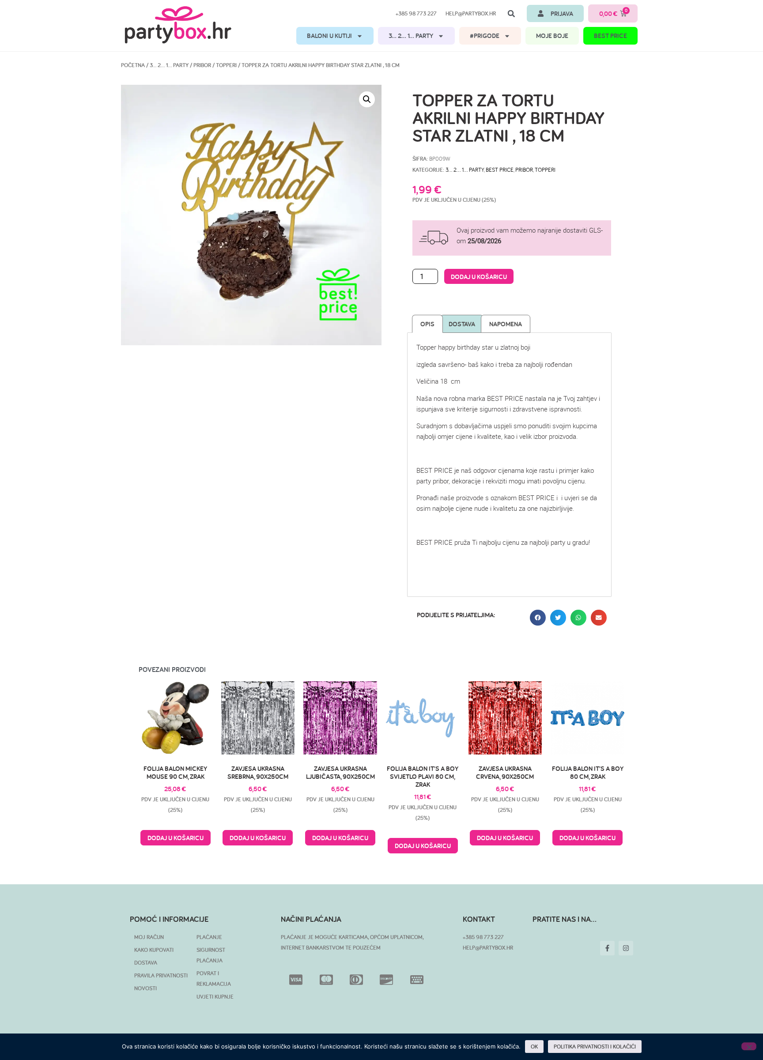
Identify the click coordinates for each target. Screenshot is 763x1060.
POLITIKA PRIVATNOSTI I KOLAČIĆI (595, 1046)
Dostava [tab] (462, 324)
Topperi (226, 65)
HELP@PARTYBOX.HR (488, 947)
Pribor (202, 65)
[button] (511, 13)
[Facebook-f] (607, 948)
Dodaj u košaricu (479, 276)
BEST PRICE (610, 35)
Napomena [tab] (505, 324)
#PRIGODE (484, 35)
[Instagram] (626, 948)
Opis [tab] (427, 324)
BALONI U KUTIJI (329, 35)
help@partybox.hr (471, 13)
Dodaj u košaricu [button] (175, 838)
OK (534, 1046)
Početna (133, 65)
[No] (748, 1046)
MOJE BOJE (552, 35)
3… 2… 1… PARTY (411, 35)
